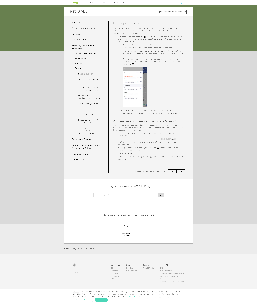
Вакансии (163, 279)
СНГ (77, 273)
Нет (181, 171)
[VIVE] (181, 2)
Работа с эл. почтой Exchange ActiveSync (88, 113)
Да (172, 171)
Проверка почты (86, 74)
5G (112, 268)
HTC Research (131, 271)
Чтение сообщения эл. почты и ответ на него (88, 89)
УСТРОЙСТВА (89, 3)
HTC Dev (129, 268)
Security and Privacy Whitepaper (172, 281)
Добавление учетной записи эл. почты (88, 121)
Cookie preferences (83, 300)
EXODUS (114, 273)
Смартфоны (115, 271)
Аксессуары (115, 276)
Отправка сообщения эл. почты (89, 80)
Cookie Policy (131, 296)
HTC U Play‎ (90, 249)
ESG (161, 268)
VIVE (113, 279)
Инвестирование (166, 271)
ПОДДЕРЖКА (119, 3)
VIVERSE (104, 3)
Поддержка (77, 249)
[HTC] (75, 3)
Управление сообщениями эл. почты (89, 97)
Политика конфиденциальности (172, 273)
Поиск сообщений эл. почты (88, 105)
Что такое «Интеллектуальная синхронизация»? (87, 130)
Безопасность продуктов (169, 276)
